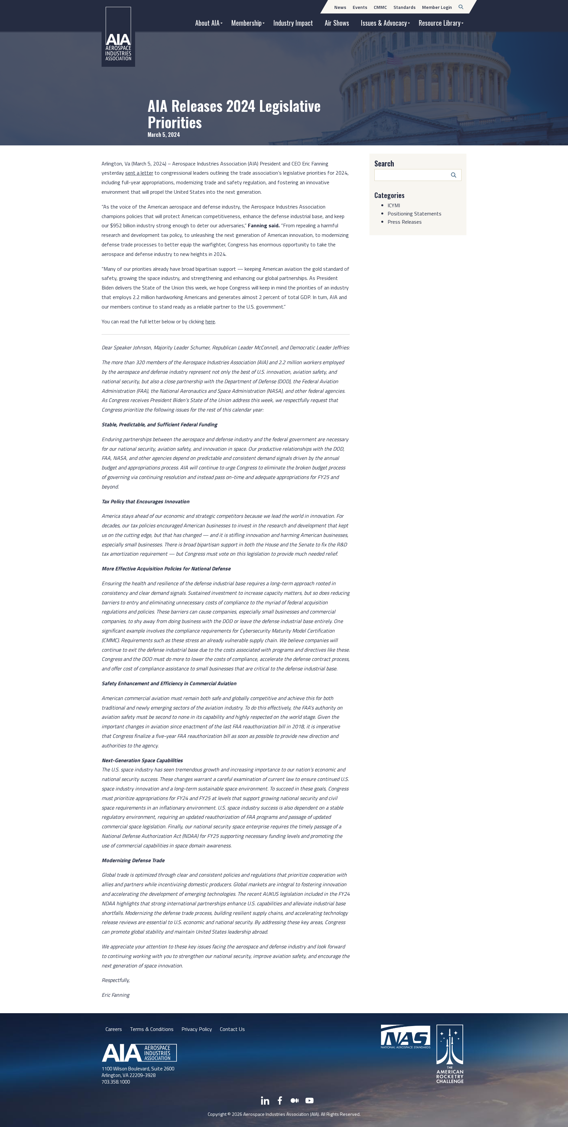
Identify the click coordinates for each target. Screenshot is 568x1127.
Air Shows (337, 23)
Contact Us (232, 1029)
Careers (114, 1029)
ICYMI (394, 205)
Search (384, 163)
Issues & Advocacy (384, 23)
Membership (246, 23)
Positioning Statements (414, 213)
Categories (389, 195)
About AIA (207, 23)
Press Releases (405, 222)
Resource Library (440, 23)
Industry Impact (293, 23)
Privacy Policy (196, 1029)
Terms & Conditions (152, 1029)
